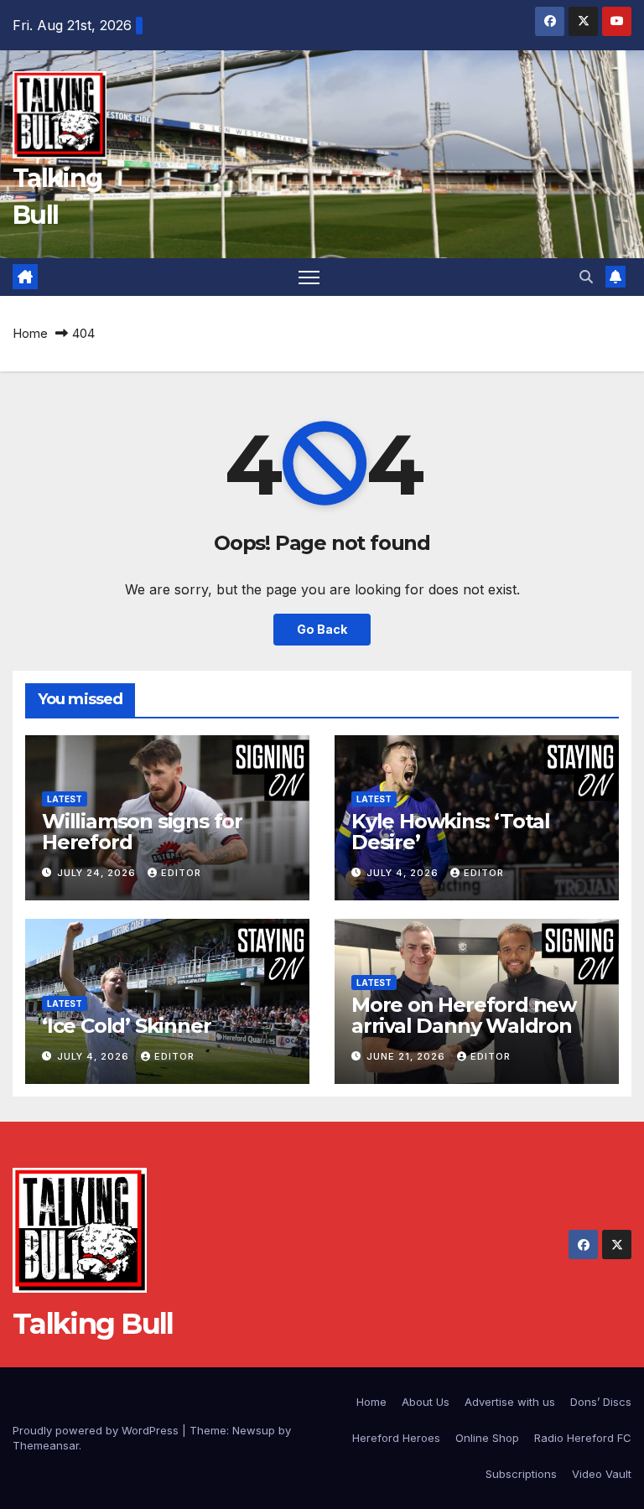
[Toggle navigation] (309, 277)
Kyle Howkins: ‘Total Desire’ (450, 831)
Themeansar (46, 1445)
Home (30, 333)
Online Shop (487, 1437)
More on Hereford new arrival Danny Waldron (463, 1015)
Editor (181, 873)
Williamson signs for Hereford (142, 831)
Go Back (322, 629)
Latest (64, 799)
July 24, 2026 (98, 873)
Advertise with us (510, 1401)
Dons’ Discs (600, 1401)
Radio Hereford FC (582, 1437)
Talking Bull (93, 1323)
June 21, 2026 (407, 1056)
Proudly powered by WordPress (97, 1430)
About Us (425, 1401)
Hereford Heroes (396, 1437)
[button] (586, 276)
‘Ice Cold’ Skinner (126, 1026)
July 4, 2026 (404, 873)
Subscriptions (521, 1473)
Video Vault (601, 1473)
